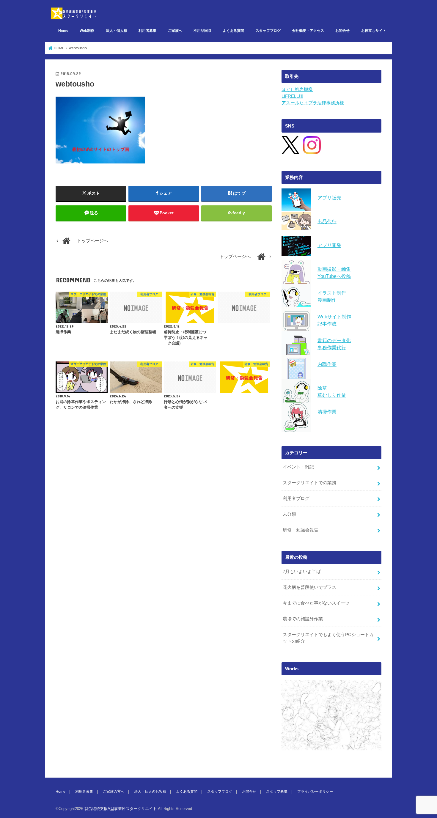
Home (63, 31)
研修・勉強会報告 (300, 530)
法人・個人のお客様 (150, 791)
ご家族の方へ (113, 791)
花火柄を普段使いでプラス (309, 587)
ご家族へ (175, 31)
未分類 (289, 514)
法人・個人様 (116, 31)
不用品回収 (202, 31)
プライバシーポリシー (315, 791)
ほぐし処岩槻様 (297, 89)
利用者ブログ (296, 498)
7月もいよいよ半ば (302, 571)
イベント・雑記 (298, 467)
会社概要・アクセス (308, 31)
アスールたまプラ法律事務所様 (313, 102)
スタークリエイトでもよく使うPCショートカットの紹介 (328, 638)
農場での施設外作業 (303, 618)
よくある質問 (233, 31)
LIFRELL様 (292, 96)
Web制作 (87, 31)
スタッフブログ (268, 31)
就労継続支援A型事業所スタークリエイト (120, 808)
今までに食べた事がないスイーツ (316, 603)
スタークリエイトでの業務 (309, 482)
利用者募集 (147, 31)
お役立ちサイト (373, 31)
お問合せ (342, 31)
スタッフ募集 (276, 791)
